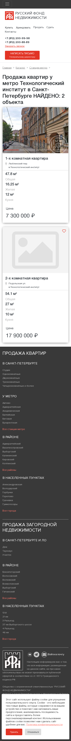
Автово (6, 403)
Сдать (50, 27)
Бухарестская (9, 422)
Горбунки (7, 492)
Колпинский (9, 463)
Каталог (20, 67)
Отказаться (33, 732)
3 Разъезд (8, 620)
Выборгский (9, 451)
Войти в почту (56, 654)
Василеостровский (12, 447)
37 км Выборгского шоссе (17, 624)
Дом (4, 547)
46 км (5, 632)
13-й (4, 612)
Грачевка (7, 500)
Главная (7, 67)
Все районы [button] (9, 470)
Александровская (12, 484)
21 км (5, 616)
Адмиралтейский (11, 443)
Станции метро (38, 67)
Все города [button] (9, 510)
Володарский (9, 488)
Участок (6, 554)
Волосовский (9, 575)
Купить (9, 27)
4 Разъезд (8, 628)
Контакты (10, 31)
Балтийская (8, 414)
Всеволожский (10, 583)
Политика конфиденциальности (44, 724)
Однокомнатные (11, 374)
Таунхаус (7, 551)
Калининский (9, 455)
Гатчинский (8, 591)
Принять (14, 732)
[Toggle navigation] (7, 4)
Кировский (8, 459)
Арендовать (23, 27)
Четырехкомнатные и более (18, 385)
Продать (38, 27)
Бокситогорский (11, 572)
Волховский (9, 579)
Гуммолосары (10, 504)
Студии (6, 370)
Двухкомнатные (11, 378)
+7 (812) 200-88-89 (17, 42)
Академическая (11, 410)
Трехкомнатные (11, 382)
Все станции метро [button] (13, 429)
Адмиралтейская (11, 407)
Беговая (7, 418)
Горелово (7, 496)
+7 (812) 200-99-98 (17, 38)
